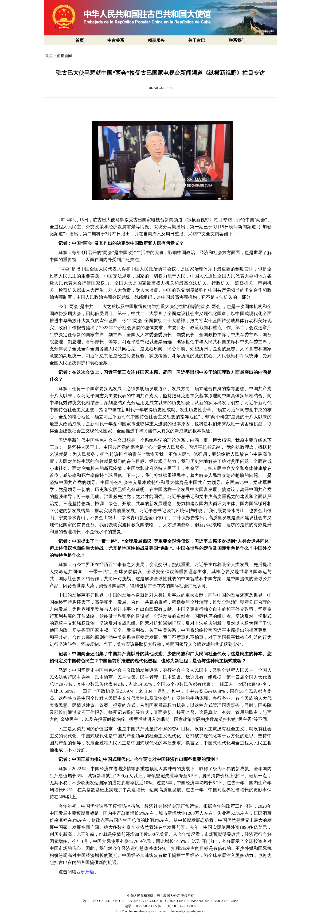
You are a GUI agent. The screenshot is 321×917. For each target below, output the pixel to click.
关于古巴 (196, 40)
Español (269, 30)
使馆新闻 (64, 56)
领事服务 (156, 40)
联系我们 (237, 40)
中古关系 (115, 40)
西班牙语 (85, 871)
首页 (79, 40)
